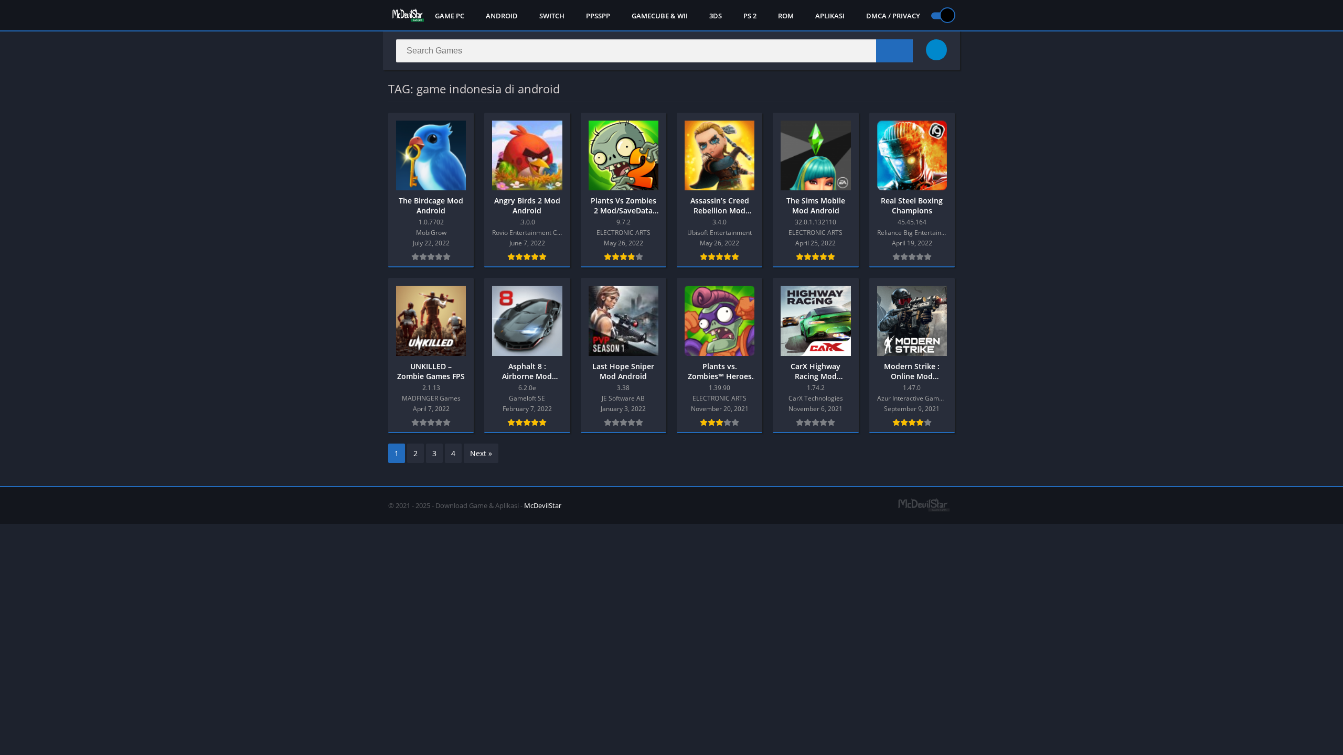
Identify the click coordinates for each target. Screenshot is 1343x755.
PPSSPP (598, 15)
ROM (786, 15)
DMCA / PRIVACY (893, 15)
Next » (481, 453)
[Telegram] (936, 49)
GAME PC (449, 15)
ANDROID (502, 15)
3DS (715, 15)
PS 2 (749, 15)
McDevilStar (542, 505)
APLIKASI (830, 15)
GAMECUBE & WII (660, 15)
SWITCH (551, 15)
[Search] (894, 50)
